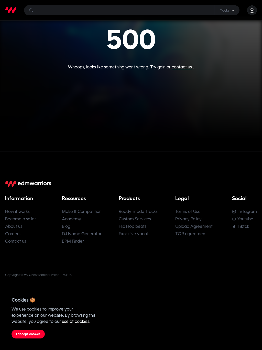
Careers (12, 233)
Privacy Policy (188, 219)
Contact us (15, 241)
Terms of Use (188, 211)
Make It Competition (82, 211)
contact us (182, 67)
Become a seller (20, 219)
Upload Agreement (194, 226)
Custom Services (135, 219)
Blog (66, 226)
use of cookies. (76, 321)
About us (13, 226)
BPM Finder (73, 241)
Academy (71, 219)
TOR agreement (191, 233)
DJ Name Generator (82, 233)
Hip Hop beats (132, 226)
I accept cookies (28, 334)
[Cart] (252, 10)
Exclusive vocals (134, 233)
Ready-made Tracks (138, 211)
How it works (17, 211)
